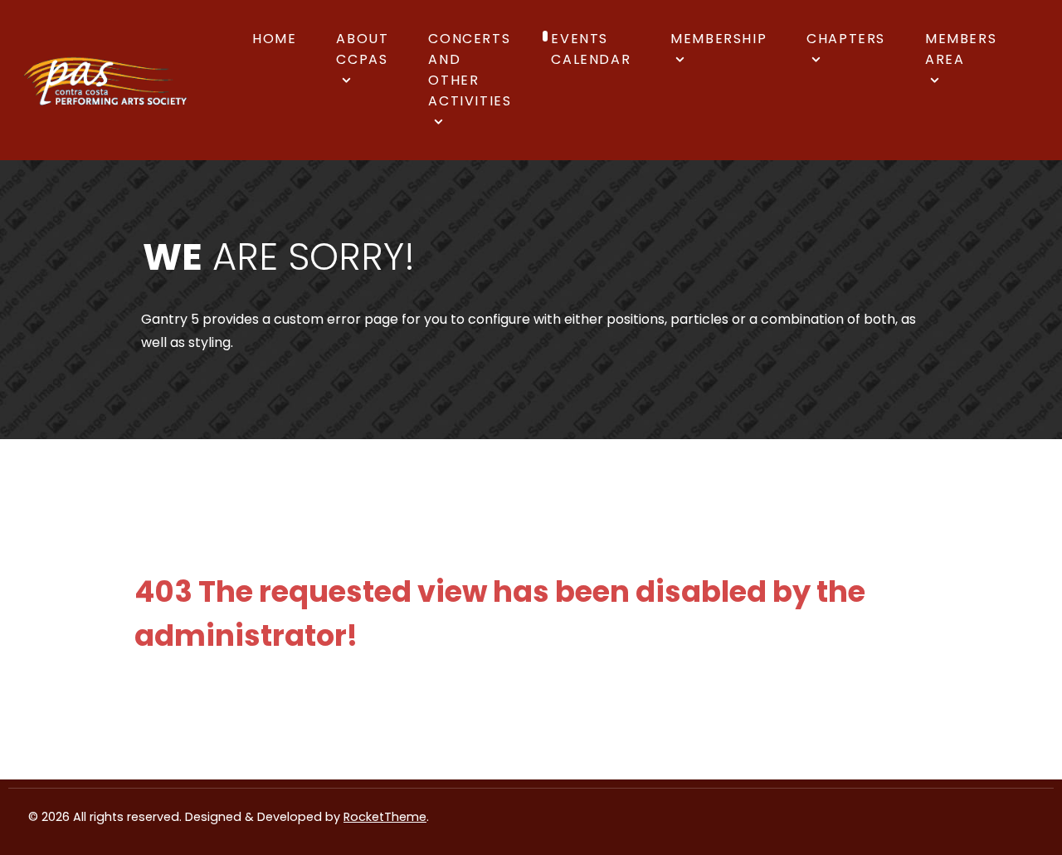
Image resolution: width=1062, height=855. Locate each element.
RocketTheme (384, 817)
